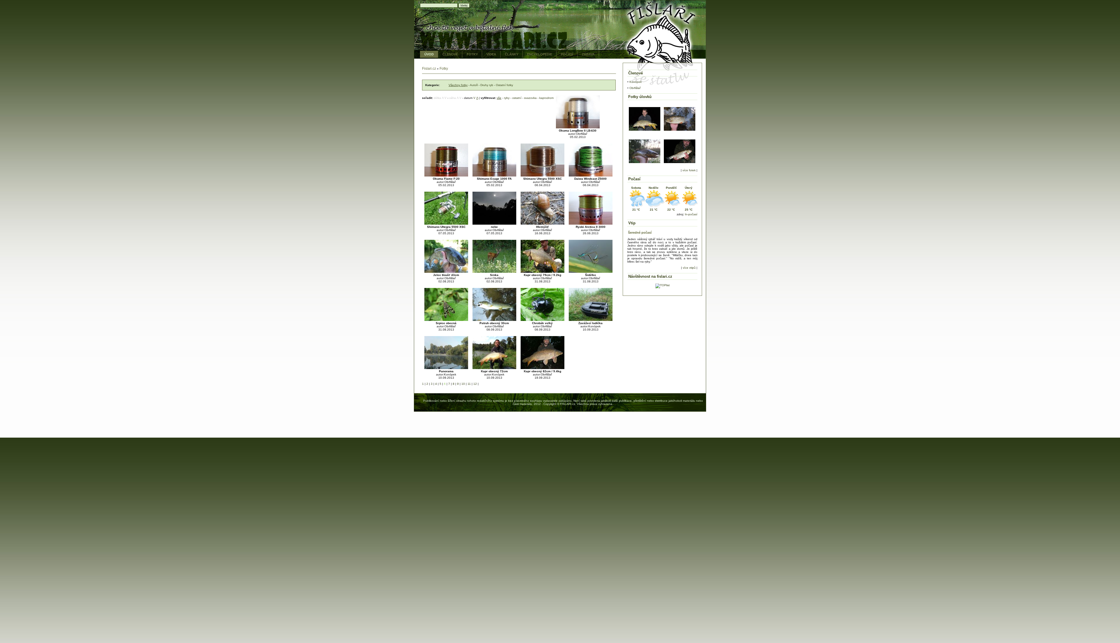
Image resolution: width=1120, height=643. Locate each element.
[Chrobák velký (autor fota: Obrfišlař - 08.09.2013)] (542, 320)
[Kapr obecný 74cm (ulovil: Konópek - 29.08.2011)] (644, 129)
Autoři (474, 85)
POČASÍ (567, 54)
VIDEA (491, 54)
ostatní (517, 97)
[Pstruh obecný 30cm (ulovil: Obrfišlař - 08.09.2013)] (494, 320)
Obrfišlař (634, 88)
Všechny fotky (458, 85)
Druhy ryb (486, 85)
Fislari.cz (429, 69)
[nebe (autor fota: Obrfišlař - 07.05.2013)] (494, 223)
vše (499, 97)
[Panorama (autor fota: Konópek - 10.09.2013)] (446, 368)
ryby (507, 97)
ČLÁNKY (511, 54)
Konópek (635, 81)
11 (469, 383)
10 (463, 383)
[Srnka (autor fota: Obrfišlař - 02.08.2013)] (494, 271)
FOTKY (472, 54)
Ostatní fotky (504, 85)
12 (475, 383)
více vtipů (689, 267)
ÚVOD (429, 54)
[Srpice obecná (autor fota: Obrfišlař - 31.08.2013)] (446, 320)
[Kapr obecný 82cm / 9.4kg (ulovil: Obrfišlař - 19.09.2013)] (542, 368)
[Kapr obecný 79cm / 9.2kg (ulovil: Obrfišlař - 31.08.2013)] (542, 271)
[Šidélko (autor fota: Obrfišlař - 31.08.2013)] (590, 271)
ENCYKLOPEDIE (539, 54)
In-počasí (691, 214)
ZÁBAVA (588, 54)
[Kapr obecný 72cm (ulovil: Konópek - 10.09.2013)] (494, 368)
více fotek (689, 170)
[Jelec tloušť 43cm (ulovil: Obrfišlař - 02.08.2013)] (446, 271)
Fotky (444, 69)
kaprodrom (546, 97)
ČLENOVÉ (450, 54)
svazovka (530, 97)
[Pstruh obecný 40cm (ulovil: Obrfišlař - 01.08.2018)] (644, 162)
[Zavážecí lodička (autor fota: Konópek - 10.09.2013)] (590, 320)
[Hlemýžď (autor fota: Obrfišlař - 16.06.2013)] (542, 223)
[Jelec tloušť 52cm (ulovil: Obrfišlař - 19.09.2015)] (679, 129)
